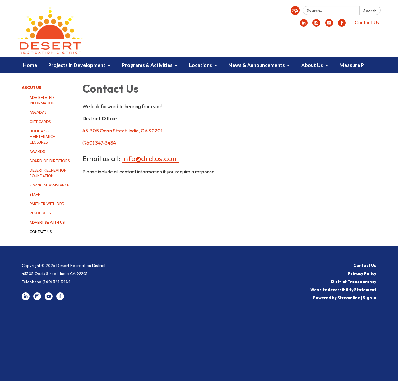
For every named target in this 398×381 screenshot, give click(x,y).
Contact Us (367, 22)
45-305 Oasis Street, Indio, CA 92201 (122, 130)
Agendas (38, 112)
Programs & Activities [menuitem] (147, 65)
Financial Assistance (49, 185)
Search (370, 10)
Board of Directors (50, 160)
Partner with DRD (47, 203)
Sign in (369, 297)
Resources (40, 213)
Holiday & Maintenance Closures (42, 137)
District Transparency (353, 281)
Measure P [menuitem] (352, 65)
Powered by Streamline (336, 297)
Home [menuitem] (30, 65)
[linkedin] (304, 25)
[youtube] (329, 25)
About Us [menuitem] (312, 65)
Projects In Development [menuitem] (76, 65)
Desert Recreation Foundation (48, 173)
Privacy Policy (362, 273)
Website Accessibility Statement (343, 289)
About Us (31, 87)
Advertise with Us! (47, 222)
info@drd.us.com (150, 158)
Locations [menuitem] (200, 65)
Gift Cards (40, 121)
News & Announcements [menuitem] (257, 65)
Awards (37, 151)
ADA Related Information (42, 100)
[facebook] (342, 25)
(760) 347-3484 (99, 143)
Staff (35, 194)
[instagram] (316, 25)
